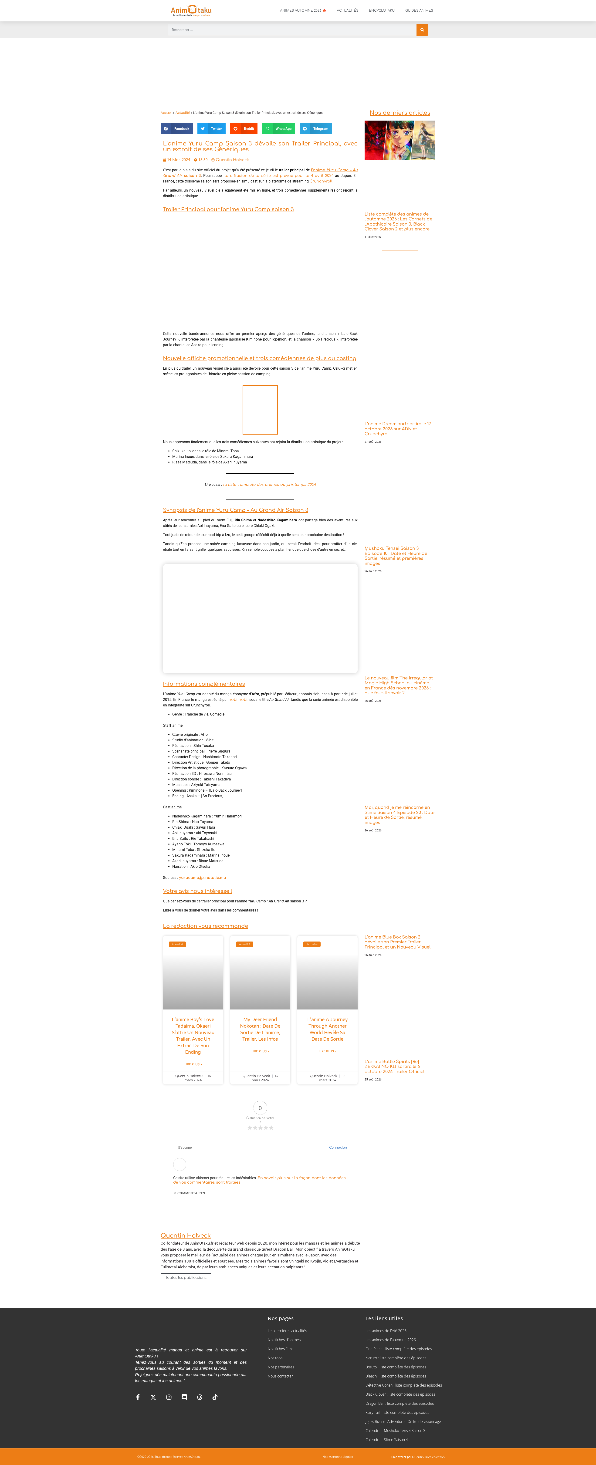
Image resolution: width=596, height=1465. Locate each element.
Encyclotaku (382, 10)
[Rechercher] (422, 30)
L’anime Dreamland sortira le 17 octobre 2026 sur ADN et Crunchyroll (398, 429)
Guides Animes (419, 10)
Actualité (183, 113)
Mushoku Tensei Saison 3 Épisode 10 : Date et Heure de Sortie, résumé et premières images (396, 556)
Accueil (167, 113)
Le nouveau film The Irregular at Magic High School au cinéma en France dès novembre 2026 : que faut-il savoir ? (399, 685)
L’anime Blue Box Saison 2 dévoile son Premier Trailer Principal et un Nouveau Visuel (397, 942)
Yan (442, 1457)
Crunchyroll (321, 181)
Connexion (337, 1147)
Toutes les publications (186, 1278)
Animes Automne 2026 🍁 (303, 10)
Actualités (347, 10)
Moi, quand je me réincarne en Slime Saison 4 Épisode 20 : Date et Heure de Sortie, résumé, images (399, 815)
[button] (177, 128)
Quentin (418, 1457)
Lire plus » (193, 1064)
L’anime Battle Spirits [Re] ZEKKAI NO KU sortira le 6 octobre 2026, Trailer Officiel (394, 1066)
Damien (430, 1457)
